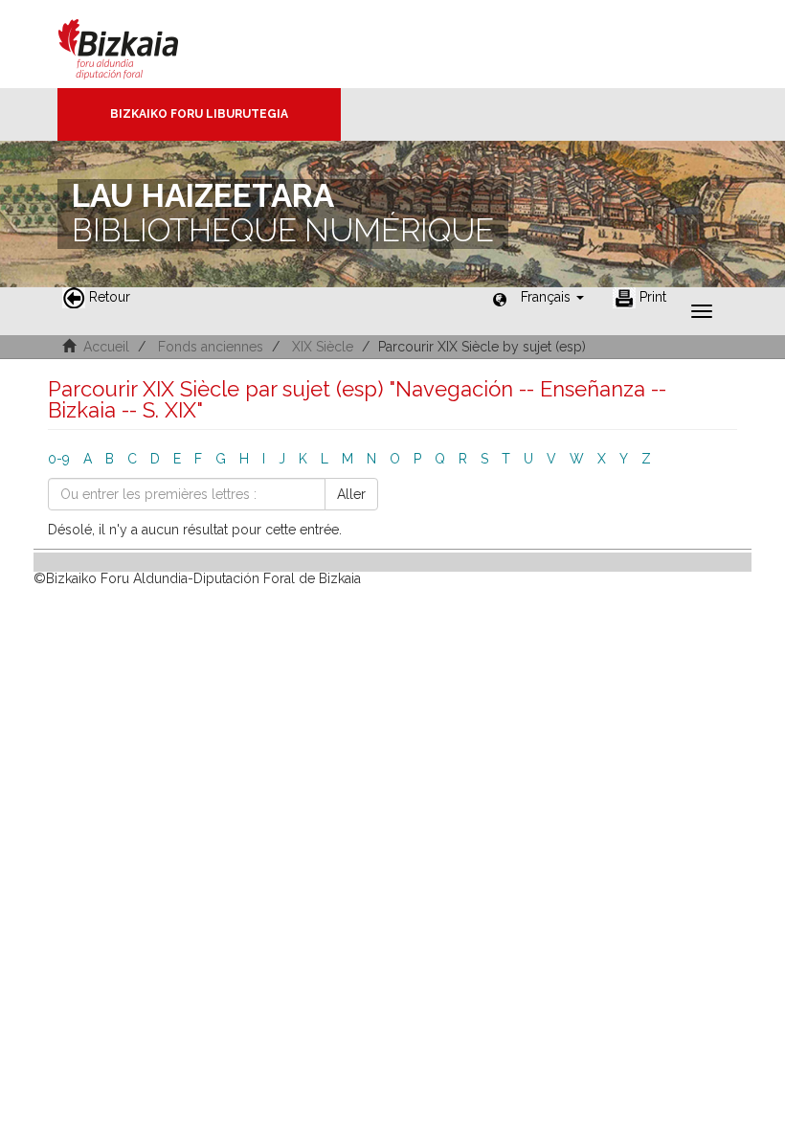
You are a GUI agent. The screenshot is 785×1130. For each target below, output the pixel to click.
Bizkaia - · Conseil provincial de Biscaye (138, 44)
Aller (351, 494)
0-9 (59, 458)
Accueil (106, 346)
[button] (552, 296)
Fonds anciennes (210, 346)
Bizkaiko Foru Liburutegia (199, 114)
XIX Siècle (322, 346)
